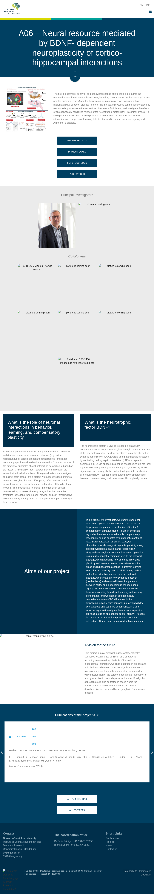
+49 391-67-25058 (83, 841)
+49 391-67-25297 (81, 845)
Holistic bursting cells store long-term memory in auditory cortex (47, 750)
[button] (130, 5)
